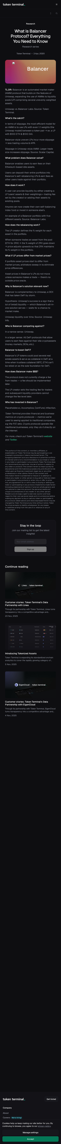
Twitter (13, 439)
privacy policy (44, 1126)
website (48, 436)
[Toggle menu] (51, 13)
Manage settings (30, 1132)
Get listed (51, 1099)
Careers (12, 1117)
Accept (30, 1139)
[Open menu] (56, 4)
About (6, 1113)
